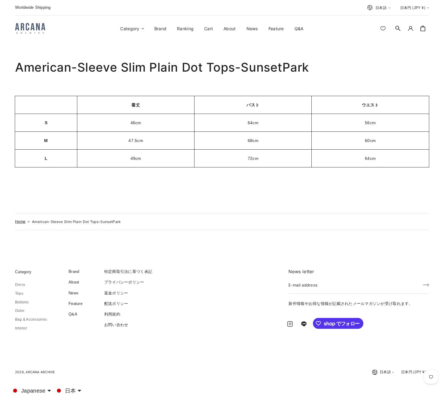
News (74, 293)
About (74, 282)
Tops (19, 293)
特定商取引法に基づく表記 (128, 271)
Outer (19, 311)
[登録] (426, 283)
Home (20, 221)
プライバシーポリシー (124, 282)
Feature (75, 303)
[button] (398, 28)
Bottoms (22, 302)
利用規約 (112, 314)
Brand (74, 271)
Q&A (73, 314)
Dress (20, 285)
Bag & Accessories (31, 319)
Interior (21, 328)
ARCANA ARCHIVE (40, 372)
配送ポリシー (116, 303)
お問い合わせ (116, 324)
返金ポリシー (116, 293)
